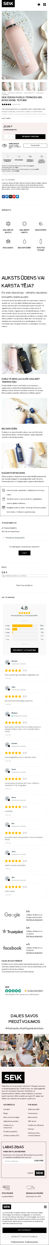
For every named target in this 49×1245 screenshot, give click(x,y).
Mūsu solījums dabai (11, 1117)
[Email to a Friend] (10, 196)
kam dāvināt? (29, 93)
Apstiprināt (24, 1230)
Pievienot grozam (30, 136)
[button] (45, 1207)
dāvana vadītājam (14, 183)
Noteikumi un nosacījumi (9, 1126)
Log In (24, 553)
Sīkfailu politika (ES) (11, 1135)
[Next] (43, 45)
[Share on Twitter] (7, 196)
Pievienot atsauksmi (24, 650)
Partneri (31, 1129)
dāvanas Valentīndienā (18, 187)
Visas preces (33, 1113)
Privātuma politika (17, 1242)
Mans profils (32, 1117)
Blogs (6, 1113)
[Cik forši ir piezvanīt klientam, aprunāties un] (8, 1042)
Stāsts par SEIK (34, 1109)
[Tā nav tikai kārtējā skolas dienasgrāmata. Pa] (24, 1042)
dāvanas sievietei (38, 185)
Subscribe (39, 1160)
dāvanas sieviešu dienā (26, 185)
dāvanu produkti (29, 187)
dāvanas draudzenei (25, 183)
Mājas (4, 93)
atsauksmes (17, 104)
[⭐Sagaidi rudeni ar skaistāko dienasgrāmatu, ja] (41, 1042)
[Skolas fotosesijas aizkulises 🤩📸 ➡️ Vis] (8, 1058)
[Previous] (6, 45)
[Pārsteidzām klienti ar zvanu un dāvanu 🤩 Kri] (41, 1058)
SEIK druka (32, 1121)
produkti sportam (40, 187)
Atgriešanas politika (11, 1121)
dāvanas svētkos (15, 93)
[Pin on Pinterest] (14, 196)
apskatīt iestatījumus (24, 1237)
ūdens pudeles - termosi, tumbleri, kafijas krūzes (15, 189)
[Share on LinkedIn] (17, 196)
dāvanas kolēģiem (37, 183)
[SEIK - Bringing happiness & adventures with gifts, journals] (14, 4)
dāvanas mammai (15, 185)
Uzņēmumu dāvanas (36, 1125)
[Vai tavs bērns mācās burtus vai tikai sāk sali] (24, 1058)
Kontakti (7, 1109)
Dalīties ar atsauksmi (34, 920)
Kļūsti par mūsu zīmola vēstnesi (34, 1134)
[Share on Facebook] (3, 196)
